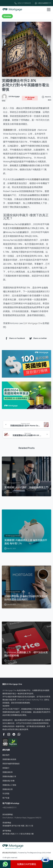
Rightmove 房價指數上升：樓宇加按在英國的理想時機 (26, 654)
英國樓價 (7, 129)
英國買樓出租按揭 (9, 759)
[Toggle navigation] (48, 9)
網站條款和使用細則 (9, 852)
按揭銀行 (5, 768)
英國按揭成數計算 (9, 776)
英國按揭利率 (20, 228)
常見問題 (5, 793)
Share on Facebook (17, 338)
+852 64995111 (44, 3)
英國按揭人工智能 (9, 785)
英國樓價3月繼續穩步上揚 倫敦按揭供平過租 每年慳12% (25, 541)
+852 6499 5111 (9, 807)
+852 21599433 (24, 3)
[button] (45, 860)
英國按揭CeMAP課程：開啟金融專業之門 (26, 487)
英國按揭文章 (7, 789)
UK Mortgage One (33, 323)
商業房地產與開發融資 (10, 763)
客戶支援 (5, 798)
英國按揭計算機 (8, 781)
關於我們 (5, 755)
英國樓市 (36, 179)
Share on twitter (40, 338)
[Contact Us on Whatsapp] (5, 864)
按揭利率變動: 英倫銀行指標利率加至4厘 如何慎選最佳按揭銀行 (26, 598)
